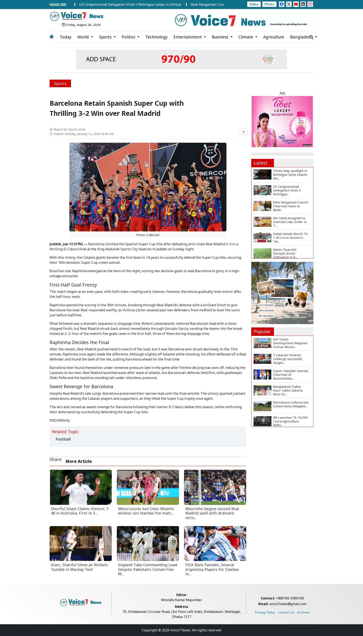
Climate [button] (246, 37)
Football (63, 439)
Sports (60, 83)
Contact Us (286, 612)
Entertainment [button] (188, 37)
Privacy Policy (265, 612)
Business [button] (220, 37)
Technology (156, 37)
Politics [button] (129, 37)
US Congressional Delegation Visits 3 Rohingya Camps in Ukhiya (108, 4)
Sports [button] (106, 37)
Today (65, 37)
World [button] (83, 37)
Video (254, 4)
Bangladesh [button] (302, 37)
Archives (303, 612)
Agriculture (273, 37)
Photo (269, 4)
